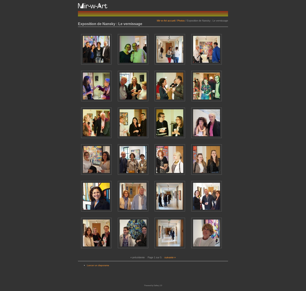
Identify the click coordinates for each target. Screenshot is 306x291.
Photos (181, 20)
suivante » (170, 257)
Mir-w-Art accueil (166, 20)
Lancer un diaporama (98, 265)
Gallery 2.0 (158, 286)
